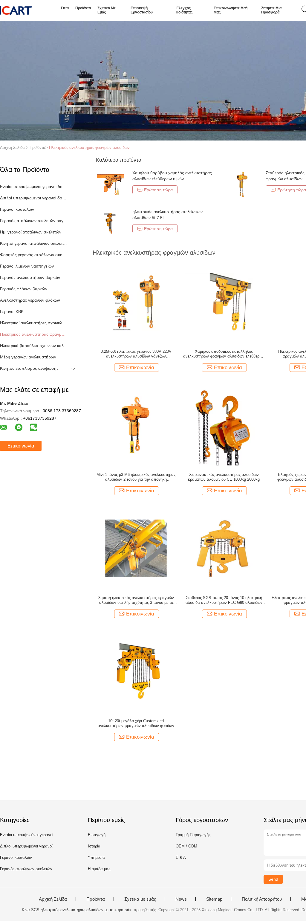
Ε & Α (181, 857)
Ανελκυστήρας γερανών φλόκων (30, 300)
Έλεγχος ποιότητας (184, 10)
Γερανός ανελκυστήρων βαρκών (30, 277)
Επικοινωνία (20, 445)
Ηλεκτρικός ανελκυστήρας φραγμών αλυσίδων (89, 147)
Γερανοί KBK (12, 311)
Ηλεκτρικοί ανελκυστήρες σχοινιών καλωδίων (34, 322)
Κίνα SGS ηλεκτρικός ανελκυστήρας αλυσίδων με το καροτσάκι (77, 910)
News (181, 899)
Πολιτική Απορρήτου (262, 899)
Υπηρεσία (96, 857)
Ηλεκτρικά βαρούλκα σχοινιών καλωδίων (34, 345)
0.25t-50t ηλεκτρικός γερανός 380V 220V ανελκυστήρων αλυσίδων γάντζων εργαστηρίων (136, 354)
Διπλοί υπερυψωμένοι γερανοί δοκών (34, 197)
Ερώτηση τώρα (158, 189)
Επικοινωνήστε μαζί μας (231, 10)
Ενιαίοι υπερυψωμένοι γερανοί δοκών (34, 186)
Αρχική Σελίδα (53, 899)
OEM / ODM (186, 846)
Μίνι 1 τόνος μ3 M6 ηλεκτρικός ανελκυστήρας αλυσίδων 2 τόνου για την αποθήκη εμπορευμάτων (136, 477)
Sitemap (214, 899)
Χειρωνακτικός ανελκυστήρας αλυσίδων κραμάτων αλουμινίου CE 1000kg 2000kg (224, 477)
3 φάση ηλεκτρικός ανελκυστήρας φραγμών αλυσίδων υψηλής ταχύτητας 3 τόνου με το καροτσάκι (136, 600)
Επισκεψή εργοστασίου (142, 10)
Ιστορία (94, 846)
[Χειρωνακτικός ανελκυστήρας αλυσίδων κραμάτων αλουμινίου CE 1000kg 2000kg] (223, 425)
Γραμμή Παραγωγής (193, 835)
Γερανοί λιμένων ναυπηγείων (27, 266)
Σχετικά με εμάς (106, 10)
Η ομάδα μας (99, 869)
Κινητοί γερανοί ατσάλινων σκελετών (34, 243)
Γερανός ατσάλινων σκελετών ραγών (34, 220)
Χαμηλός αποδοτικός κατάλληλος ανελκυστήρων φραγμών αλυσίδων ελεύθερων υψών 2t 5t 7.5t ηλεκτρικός (223, 354)
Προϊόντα (83, 8)
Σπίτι (65, 8)
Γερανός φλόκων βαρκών (23, 288)
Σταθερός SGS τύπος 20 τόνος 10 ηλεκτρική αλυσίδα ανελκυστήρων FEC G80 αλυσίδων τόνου (224, 600)
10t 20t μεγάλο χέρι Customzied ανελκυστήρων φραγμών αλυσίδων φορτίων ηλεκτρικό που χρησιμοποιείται (136, 723)
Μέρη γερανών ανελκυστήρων (28, 357)
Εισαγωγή (96, 835)
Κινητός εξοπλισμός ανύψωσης (29, 368)
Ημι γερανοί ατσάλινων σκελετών (30, 232)
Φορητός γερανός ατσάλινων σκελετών (34, 254)
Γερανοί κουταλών (17, 209)
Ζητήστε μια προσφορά (271, 10)
